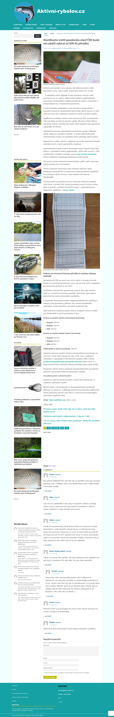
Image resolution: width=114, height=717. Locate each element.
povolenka (55, 428)
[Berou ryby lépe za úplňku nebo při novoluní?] (27, 293)
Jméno (45, 658)
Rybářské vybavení (31, 24)
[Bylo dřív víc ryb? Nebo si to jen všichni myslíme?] (27, 114)
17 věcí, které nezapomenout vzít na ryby (27, 215)
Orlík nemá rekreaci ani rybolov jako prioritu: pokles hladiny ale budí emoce (26, 97)
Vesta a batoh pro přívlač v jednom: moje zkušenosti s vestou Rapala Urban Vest (25, 370)
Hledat (16, 33)
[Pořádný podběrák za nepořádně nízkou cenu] (27, 387)
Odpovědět (48, 491)
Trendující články (20, 41)
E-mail (45, 663)
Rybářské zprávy (74, 24)
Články (65, 48)
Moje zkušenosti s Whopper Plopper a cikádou (25, 186)
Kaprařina (17, 28)
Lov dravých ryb (28, 28)
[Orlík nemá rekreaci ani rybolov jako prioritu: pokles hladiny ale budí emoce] (27, 83)
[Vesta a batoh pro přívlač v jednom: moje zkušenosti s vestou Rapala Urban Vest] (27, 356)
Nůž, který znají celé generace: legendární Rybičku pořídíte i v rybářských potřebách (26, 462)
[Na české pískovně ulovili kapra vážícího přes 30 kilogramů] (27, 54)
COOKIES (14, 701)
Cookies (60, 702)
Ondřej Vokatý (57, 48)
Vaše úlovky (52, 28)
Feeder (84, 24)
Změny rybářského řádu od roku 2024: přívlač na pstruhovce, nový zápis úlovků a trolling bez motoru (27, 246)
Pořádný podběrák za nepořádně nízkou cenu (27, 400)
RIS (62, 428)
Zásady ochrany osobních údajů (20, 697)
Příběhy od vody (61, 24)
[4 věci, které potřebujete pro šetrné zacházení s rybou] (27, 264)
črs (49, 428)
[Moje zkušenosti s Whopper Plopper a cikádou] (27, 173)
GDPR (59, 698)
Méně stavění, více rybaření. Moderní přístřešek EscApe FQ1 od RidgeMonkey (27, 542)
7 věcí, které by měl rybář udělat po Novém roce (27, 335)
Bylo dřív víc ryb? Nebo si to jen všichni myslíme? (26, 127)
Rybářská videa (41, 28)
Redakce (14, 689)
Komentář (46, 645)
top (67, 428)
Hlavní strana (18, 24)
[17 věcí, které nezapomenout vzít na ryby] (27, 202)
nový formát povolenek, (86, 154)
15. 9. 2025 (48, 48)
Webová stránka (47, 668)
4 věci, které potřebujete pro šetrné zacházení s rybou (25, 277)
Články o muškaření (46, 24)
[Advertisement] (71, 449)
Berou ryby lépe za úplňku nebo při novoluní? (26, 306)
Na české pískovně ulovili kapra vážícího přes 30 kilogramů (26, 67)
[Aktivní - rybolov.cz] (49, 22)
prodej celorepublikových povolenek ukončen (62, 362)
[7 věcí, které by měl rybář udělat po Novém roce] (27, 322)
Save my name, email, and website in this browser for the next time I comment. (67, 672)
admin (19, 540)
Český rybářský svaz (57, 400)
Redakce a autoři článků (64, 694)
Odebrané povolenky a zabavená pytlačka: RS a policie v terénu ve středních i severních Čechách (27, 430)
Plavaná (92, 24)
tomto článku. (69, 190)
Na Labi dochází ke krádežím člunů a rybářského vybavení (29, 568)
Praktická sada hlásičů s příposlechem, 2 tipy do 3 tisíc (66, 416)
